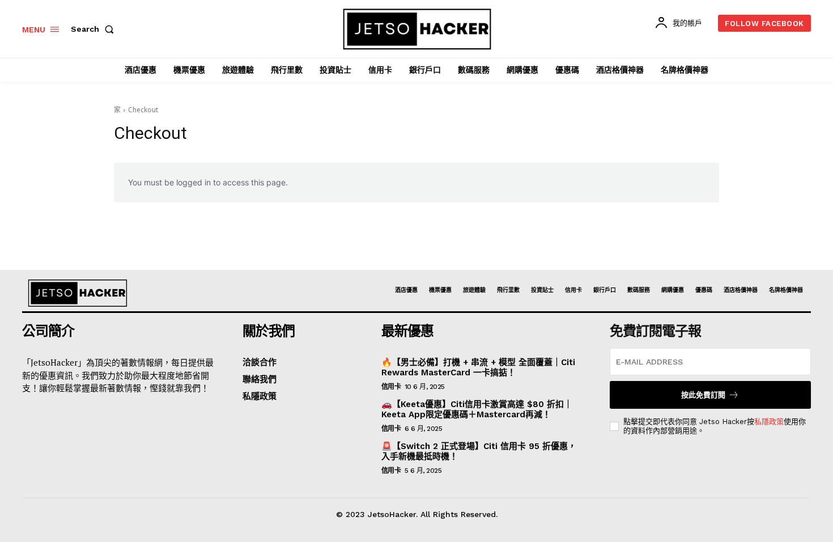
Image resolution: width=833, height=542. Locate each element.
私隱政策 (769, 421)
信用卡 (391, 387)
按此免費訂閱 (703, 395)
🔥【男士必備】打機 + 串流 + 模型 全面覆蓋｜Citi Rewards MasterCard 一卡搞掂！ (478, 367)
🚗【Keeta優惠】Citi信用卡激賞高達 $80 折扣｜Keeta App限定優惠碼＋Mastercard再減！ (476, 409)
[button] (94, 29)
